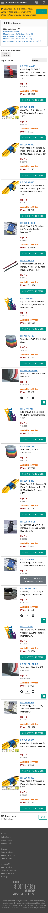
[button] (44, 2)
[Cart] (36, 2)
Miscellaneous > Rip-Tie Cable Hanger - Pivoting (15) (22, 41)
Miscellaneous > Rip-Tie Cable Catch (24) (18, 36)
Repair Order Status (9, 855)
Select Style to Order (33, 100)
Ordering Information (9, 843)
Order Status (6, 840)
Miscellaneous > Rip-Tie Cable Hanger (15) (18, 39)
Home (3, 834)
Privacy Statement (8, 873)
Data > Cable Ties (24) (11, 31)
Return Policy (6, 867)
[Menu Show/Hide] (2, 2)
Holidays (4, 876)
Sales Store (6, 837)
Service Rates (6, 858)
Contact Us (5, 864)
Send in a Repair (7, 852)
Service (4, 849)
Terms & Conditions (9, 870)
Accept (41, 12)
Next (43, 817)
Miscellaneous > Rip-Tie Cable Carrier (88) (18, 34)
